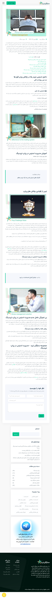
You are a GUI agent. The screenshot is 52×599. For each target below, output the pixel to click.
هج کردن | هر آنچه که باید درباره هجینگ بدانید (28, 453)
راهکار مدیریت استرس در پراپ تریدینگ (38, 68)
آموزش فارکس (35, 496)
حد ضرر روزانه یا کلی (42, 61)
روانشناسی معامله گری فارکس (32, 475)
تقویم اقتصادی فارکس (34, 473)
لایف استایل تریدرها (34, 478)
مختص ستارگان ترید (34, 480)
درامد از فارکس (23, 503)
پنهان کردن (31, 57)
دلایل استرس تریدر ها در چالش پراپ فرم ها (37, 59)
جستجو (37, 429)
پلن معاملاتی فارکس (33, 512)
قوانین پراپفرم (18, 506)
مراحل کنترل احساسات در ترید (27, 277)
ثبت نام (36, 377)
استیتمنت (26, 496)
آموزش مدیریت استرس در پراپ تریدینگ (37, 64)
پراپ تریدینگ (36, 470)
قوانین (13, 364)
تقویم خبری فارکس (34, 503)
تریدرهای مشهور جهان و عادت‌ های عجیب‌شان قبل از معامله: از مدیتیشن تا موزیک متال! (26, 458)
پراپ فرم (35, 101)
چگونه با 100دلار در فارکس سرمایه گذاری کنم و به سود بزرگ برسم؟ (26, 447)
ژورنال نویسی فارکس (21, 512)
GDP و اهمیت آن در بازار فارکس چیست (30, 450)
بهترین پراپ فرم (21, 499)
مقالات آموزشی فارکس (34, 485)
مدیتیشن (15, 104)
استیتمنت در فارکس (33, 499)
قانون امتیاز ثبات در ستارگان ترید (32, 455)
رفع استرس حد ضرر (42, 63)
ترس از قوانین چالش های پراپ (39, 66)
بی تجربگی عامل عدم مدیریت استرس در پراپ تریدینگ (35, 70)
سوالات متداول (23, 372)
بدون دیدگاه (22, 39)
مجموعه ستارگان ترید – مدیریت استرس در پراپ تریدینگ (34, 73)
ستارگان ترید (42, 39)
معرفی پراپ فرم (36, 483)
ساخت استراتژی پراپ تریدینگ (31, 506)
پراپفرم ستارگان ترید (24, 509)
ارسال (41, 416)
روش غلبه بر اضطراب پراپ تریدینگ (39, 71)
